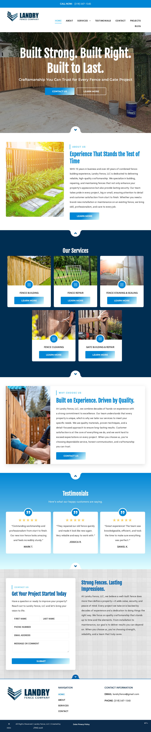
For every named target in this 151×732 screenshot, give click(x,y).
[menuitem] (58, 20)
